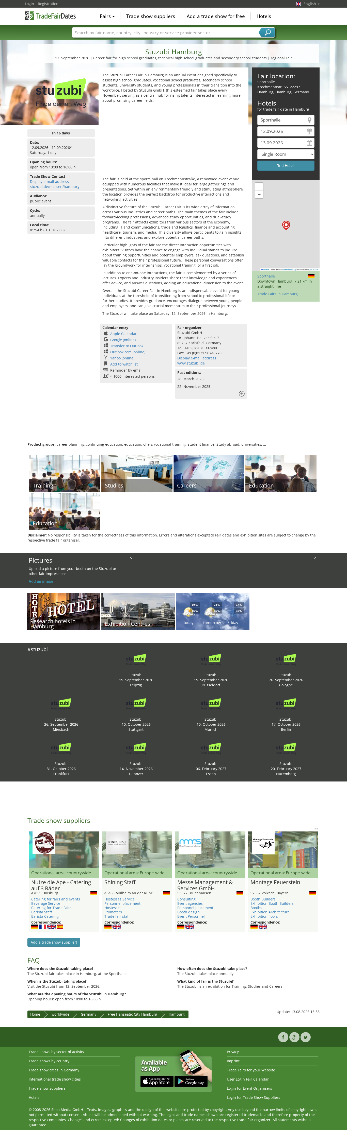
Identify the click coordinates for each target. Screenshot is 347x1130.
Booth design (188, 912)
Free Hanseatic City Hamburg (132, 1014)
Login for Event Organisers (249, 1088)
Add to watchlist (124, 364)
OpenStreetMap (289, 269)
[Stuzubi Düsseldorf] (211, 659)
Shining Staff (119, 882)
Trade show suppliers (150, 16)
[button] (286, 225)
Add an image (41, 581)
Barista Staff (41, 912)
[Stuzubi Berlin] (286, 703)
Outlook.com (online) (127, 352)
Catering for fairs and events (55, 899)
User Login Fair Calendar (248, 1079)
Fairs (106, 16)
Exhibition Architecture (270, 912)
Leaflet (266, 269)
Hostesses (112, 907)
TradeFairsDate (50, 16)
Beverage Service (45, 903)
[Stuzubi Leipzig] (136, 659)
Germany (88, 1014)
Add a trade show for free (216, 16)
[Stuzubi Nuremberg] (286, 748)
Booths (256, 907)
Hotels (264, 16)
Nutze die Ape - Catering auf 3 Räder (61, 885)
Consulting (186, 899)
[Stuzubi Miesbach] (61, 703)
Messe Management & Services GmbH (205, 885)
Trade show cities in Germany (54, 1070)
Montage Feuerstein (275, 882)
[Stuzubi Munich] (211, 703)
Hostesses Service (119, 899)
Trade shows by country (49, 1060)
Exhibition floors (264, 916)
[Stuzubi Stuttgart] (136, 703)
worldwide (60, 1014)
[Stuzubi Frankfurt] (61, 748)
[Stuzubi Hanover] (136, 748)
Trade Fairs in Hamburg (277, 293)
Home (35, 1014)
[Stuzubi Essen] (211, 748)
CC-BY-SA (314, 269)
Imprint (233, 1060)
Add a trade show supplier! (54, 942)
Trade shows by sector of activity (56, 1051)
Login (29, 3)
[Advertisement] (173, 141)
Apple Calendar (123, 333)
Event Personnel (191, 916)
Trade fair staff (117, 916)
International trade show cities (55, 1079)
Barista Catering (45, 916)
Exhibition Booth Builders (272, 903)
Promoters (113, 912)
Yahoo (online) (122, 358)
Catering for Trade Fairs (51, 907)
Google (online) (123, 339)
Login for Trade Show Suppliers (253, 1097)
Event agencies (190, 903)
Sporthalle (266, 276)
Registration (48, 3)
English (310, 3)
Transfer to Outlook (126, 345)
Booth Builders (263, 899)
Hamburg (177, 1014)
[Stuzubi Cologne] (286, 659)
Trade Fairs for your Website (251, 1070)
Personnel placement (122, 903)
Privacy (233, 1051)
